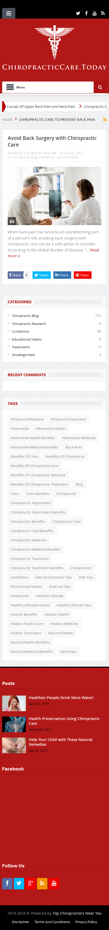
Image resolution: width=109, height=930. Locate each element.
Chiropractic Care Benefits (32, 531)
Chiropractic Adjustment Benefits (38, 512)
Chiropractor (81, 568)
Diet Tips (86, 577)
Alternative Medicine (79, 438)
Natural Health (60, 633)
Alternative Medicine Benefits (34, 447)
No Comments (67, 157)
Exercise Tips (60, 586)
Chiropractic (66, 493)
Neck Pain (68, 651)
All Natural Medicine (27, 419)
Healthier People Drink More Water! (61, 697)
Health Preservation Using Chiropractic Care (64, 721)
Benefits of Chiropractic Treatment (39, 484)
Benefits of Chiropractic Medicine (38, 475)
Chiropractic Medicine (28, 540)
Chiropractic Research (29, 323)
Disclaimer (20, 922)
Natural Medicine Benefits (32, 651)
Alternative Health (51, 428)
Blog (79, 484)
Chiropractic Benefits (28, 521)
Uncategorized (23, 354)
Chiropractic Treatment (30, 558)
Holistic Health (57, 614)
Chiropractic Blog (24, 157)
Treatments (21, 347)
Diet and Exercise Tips (53, 577)
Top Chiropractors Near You (77, 913)
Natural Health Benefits (30, 642)
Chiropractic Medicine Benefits (36, 549)
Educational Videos (27, 339)
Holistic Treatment (26, 633)
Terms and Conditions (52, 922)
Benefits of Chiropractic (65, 456)
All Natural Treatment (68, 419)
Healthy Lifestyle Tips (74, 605)
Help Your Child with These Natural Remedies (60, 742)
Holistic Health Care (27, 624)
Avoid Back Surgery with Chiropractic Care (52, 141)
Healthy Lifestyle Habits (30, 605)
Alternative (20, 428)
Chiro (15, 493)
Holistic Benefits (24, 614)
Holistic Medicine (64, 624)
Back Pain (74, 447)
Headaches (20, 596)
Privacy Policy (86, 922)
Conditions (46, 157)
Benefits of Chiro (24, 456)
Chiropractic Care (66, 521)
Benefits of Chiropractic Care (34, 466)
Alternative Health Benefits (33, 438)
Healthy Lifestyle (49, 596)
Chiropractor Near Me (40, 153)
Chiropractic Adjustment (31, 503)
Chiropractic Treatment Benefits (37, 568)
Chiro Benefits (37, 493)
